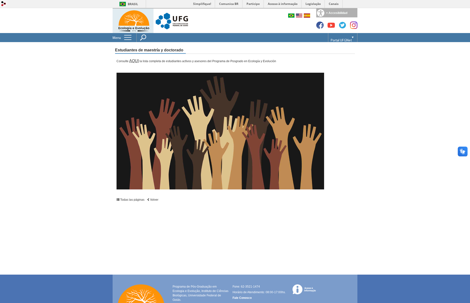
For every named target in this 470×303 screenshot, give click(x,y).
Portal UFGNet (341, 40)
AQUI (134, 61)
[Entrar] (3, 4)
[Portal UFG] (172, 21)
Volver (153, 199)
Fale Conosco (242, 298)
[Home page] (134, 20)
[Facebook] (320, 27)
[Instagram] (353, 27)
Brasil (133, 4)
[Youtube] (331, 27)
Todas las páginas (132, 199)
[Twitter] (342, 27)
